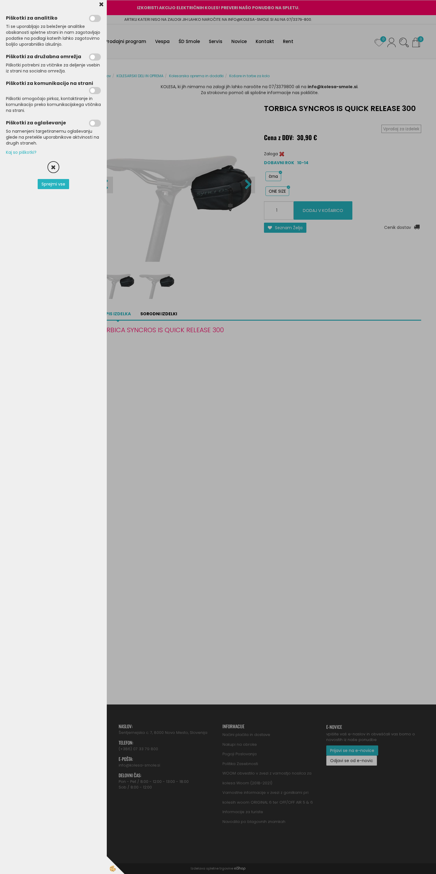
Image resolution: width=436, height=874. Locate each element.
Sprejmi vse (53, 184)
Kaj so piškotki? (21, 152)
